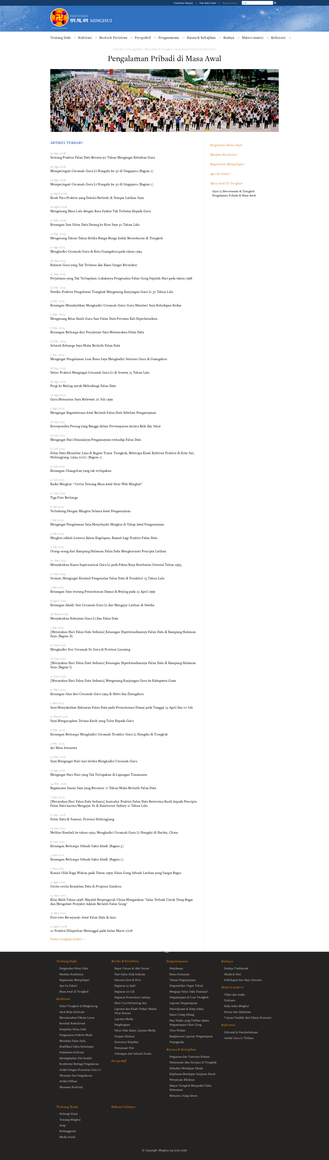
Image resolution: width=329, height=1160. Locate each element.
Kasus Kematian (179, 974)
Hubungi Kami (68, 1113)
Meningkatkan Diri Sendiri (75, 1058)
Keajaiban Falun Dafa (72, 1029)
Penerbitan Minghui (183, 2)
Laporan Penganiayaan (183, 1003)
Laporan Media (123, 1019)
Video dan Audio (234, 994)
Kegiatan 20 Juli (124, 991)
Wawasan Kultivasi (71, 1087)
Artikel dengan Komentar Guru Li (80, 1070)
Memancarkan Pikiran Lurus (76, 1017)
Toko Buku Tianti (208, 2)
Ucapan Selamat (124, 1036)
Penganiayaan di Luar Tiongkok (188, 997)
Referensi (278, 37)
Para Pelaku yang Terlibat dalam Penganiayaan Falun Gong (189, 1022)
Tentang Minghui (70, 1119)
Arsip (62, 1125)
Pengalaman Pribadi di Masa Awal (195, 49)
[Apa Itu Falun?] (59, 10)
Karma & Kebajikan (201, 37)
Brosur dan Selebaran (237, 1012)
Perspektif (143, 37)
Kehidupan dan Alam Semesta (243, 980)
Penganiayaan (168, 37)
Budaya (228, 37)
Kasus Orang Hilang (181, 1014)
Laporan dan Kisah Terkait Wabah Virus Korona (135, 1011)
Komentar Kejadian (126, 1042)
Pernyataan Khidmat (182, 1079)
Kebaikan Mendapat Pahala (186, 1068)
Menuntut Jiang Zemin (183, 1095)
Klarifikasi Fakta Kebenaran (76, 1046)
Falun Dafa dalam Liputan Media (135, 1030)
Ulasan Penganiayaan (182, 980)
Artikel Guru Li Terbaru (239, 1038)
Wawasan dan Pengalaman (75, 1075)
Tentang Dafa (60, 37)
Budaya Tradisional (236, 968)
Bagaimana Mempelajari (227, 164)
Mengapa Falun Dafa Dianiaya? (188, 991)
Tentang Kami (67, 1106)
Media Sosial (67, 1137)
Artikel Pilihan (68, 1081)
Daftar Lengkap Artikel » (67, 939)
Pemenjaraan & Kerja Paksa (186, 1009)
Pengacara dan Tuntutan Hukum (189, 1056)
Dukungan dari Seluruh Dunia (132, 1053)
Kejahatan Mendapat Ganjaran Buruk (192, 1074)
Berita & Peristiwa (113, 37)
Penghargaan (122, 1024)
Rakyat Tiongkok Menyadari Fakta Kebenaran (190, 1087)
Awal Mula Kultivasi (71, 1012)
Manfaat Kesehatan (223, 154)
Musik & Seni (232, 974)
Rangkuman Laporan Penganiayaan (191, 1036)
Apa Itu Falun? (220, 173)
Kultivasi (85, 37)
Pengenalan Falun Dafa (226, 145)
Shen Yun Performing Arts (130, 1003)
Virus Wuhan (177, 1030)
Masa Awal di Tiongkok (158, 49)
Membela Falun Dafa (72, 1041)
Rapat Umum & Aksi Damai (131, 968)
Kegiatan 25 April (125, 985)
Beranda (118, 49)
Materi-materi (252, 37)
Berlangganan (67, 1131)
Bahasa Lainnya (230, 2)
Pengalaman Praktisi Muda (75, 1035)
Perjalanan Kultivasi (71, 1052)
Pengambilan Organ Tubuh (186, 985)
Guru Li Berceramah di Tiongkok (233, 191)
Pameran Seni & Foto (127, 980)
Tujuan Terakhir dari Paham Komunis (247, 1017)
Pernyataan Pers (124, 1048)
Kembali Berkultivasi (72, 1023)
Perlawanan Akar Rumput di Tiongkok (193, 1062)
